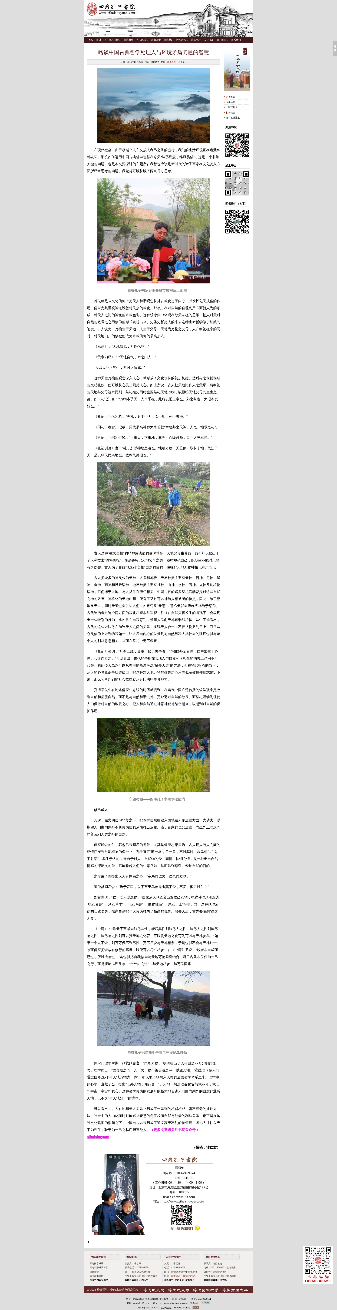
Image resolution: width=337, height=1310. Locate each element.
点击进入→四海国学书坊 (183, 1275)
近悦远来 (182, 39)
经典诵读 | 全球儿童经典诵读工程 (117, 1289)
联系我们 (236, 39)
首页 (90, 39)
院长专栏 (196, 39)
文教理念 (115, 39)
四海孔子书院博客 (99, 1267)
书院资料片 (231, 107)
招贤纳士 (230, 112)
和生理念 (171, 62)
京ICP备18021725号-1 (149, 1307)
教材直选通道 (233, 117)
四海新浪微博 (96, 1275)
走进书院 (101, 39)
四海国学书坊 (96, 1263)
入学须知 (208, 39)
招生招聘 (222, 39)
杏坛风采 (142, 39)
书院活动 (128, 39)
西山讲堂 (156, 39)
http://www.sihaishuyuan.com (173, 1303)
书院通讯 (168, 39)
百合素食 (94, 1271)
